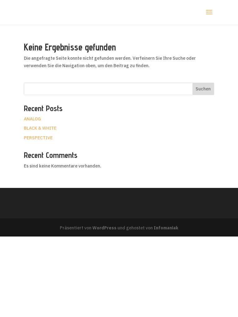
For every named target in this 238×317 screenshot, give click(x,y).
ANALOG (32, 119)
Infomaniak (166, 228)
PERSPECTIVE (38, 138)
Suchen (203, 89)
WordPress (104, 228)
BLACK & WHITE (40, 128)
